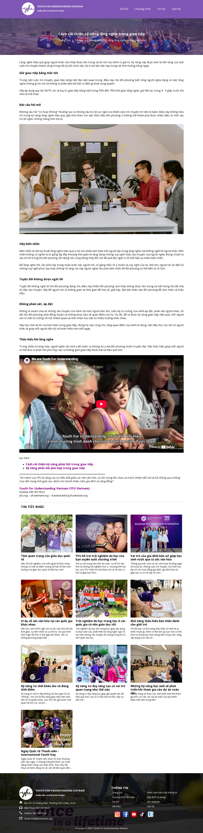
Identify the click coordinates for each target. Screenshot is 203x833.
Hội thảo (116, 806)
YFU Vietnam (153, 801)
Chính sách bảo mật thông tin (162, 792)
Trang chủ (64, 40)
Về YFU (124, 9)
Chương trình (142, 9)
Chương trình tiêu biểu (123, 797)
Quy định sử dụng (156, 797)
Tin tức (161, 9)
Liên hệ (176, 9)
